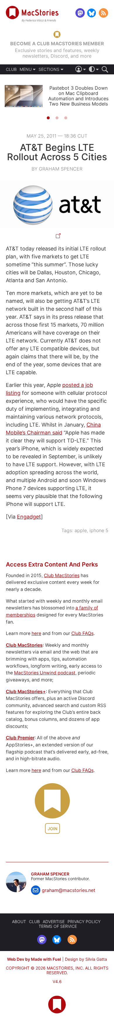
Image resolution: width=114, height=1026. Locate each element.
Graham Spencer (50, 874)
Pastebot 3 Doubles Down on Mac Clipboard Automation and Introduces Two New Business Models (78, 96)
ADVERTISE (54, 921)
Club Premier (20, 738)
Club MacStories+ (26, 691)
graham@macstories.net (68, 890)
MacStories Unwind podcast (44, 673)
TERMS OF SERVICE (58, 926)
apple (81, 530)
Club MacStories (62, 575)
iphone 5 (98, 530)
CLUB (11, 69)
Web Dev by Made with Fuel (34, 959)
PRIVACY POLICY (84, 921)
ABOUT (19, 921)
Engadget (29, 517)
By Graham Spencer (57, 169)
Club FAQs (82, 633)
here (36, 633)
